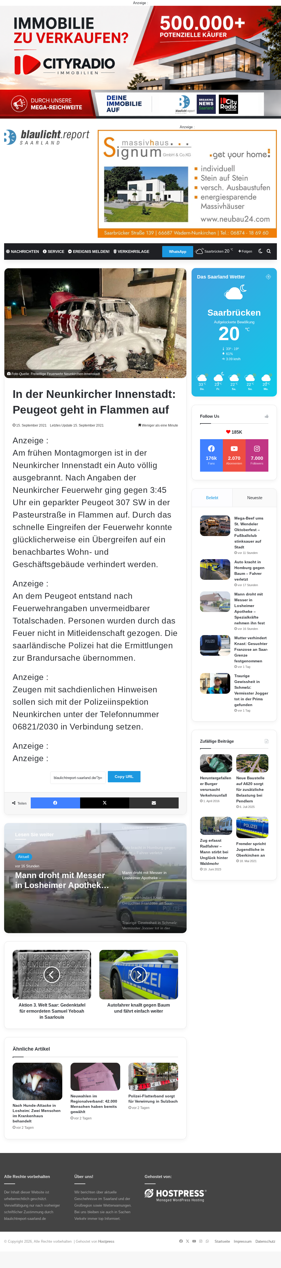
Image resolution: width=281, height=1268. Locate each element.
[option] (95, 878)
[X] (105, 802)
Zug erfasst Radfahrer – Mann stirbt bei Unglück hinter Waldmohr (214, 852)
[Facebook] (55, 802)
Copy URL (124, 776)
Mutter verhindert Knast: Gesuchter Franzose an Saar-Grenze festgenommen (63, 883)
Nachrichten (24, 251)
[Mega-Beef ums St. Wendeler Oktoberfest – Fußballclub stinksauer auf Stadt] (215, 525)
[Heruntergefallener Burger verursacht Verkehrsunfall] (216, 763)
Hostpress (106, 1241)
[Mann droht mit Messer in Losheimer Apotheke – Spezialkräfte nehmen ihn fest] (215, 601)
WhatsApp (177, 252)
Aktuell (23, 858)
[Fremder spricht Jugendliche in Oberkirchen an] (252, 827)
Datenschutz (265, 1241)
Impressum (243, 1241)
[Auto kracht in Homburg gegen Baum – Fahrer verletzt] (215, 569)
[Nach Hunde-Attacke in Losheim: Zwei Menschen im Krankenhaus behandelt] (37, 1081)
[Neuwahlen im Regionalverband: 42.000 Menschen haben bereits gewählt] (95, 1077)
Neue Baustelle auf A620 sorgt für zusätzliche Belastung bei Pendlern (250, 789)
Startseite (222, 1241)
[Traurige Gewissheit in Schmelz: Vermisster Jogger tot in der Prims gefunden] (215, 683)
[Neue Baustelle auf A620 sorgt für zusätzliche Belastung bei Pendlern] (252, 763)
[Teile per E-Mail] (154, 802)
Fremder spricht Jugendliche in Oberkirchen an (251, 849)
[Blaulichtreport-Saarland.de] (46, 137)
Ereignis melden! (91, 251)
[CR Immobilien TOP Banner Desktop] (140, 62)
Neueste (254, 497)
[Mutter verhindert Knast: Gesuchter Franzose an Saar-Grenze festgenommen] (215, 645)
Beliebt (212, 497)
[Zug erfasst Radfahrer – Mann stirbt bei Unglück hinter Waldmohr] (216, 826)
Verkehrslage (133, 251)
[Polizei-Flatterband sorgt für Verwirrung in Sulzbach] (153, 1077)
